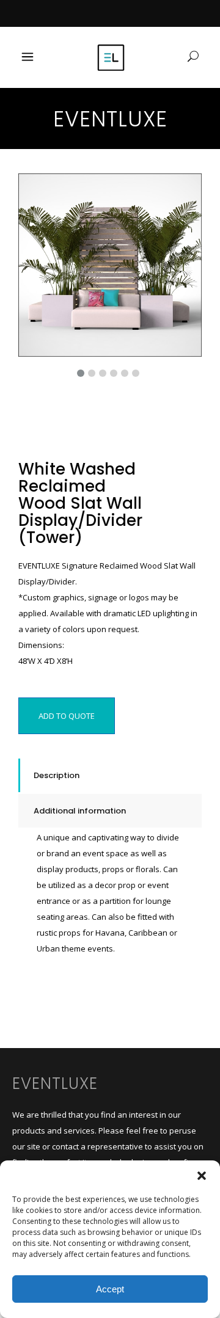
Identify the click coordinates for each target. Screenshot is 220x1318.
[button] (202, 1176)
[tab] (110, 775)
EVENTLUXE (55, 1083)
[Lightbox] (184, 191)
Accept (110, 1289)
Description (56, 775)
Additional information (80, 811)
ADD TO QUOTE (66, 715)
